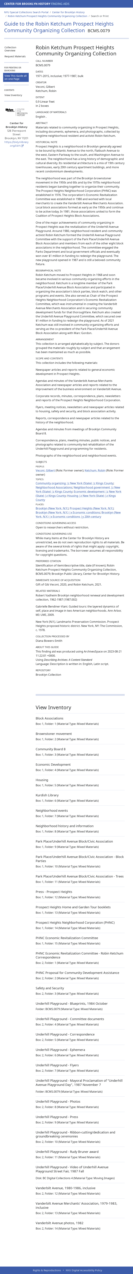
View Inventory (13, 95)
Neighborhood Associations (54, 487)
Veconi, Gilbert (45, 470)
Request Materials (15, 56)
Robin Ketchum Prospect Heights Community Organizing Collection (47, 16)
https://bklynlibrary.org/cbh (16, 144)
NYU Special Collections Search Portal (26, 12)
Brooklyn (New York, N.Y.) (52, 508)
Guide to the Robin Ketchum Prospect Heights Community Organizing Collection (59, 27)
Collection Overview (10, 49)
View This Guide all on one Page (16, 77)
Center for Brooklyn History (27, 4)
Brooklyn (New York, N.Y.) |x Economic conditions (68, 512)
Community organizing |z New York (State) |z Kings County (74, 483)
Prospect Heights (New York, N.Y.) (91, 508)
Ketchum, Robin (95, 470)
